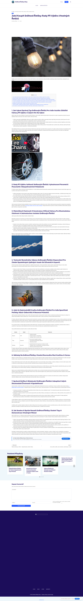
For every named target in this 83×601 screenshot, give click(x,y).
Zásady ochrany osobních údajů (47, 594)
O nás (61, 1)
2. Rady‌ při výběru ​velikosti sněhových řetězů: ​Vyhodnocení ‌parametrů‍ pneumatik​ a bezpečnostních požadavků (31, 98)
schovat (35, 95)
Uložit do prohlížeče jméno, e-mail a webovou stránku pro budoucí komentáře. (61, 502)
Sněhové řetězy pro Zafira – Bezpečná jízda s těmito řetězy (22, 446)
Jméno (13, 502)
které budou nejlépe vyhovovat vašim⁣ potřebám (33, 205)
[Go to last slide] (9, 466)
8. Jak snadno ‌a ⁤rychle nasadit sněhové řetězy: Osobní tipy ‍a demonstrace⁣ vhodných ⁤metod (28, 105)
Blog (66, 1)
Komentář (14, 489)
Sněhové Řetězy (44, 5)
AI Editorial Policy (41, 599)
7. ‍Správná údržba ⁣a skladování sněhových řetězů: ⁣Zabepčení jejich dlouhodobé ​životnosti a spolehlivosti (30, 104)
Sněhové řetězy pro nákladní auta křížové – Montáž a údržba (50, 470)
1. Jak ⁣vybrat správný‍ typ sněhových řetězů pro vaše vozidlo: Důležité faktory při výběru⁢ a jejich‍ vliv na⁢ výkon (30, 97)
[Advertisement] (41, 29)
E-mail (33, 502)
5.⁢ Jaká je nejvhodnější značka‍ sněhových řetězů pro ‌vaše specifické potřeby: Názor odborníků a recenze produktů (31, 102)
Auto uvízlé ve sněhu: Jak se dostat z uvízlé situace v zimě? (60, 446)
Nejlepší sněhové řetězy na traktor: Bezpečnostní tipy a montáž (15, 470)
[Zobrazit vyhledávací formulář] (70, 2)
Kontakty (48, 589)
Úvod (37, 5)
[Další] (74, 466)
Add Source (77, 598)
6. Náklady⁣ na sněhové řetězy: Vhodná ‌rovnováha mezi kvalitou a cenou (24, 103)
